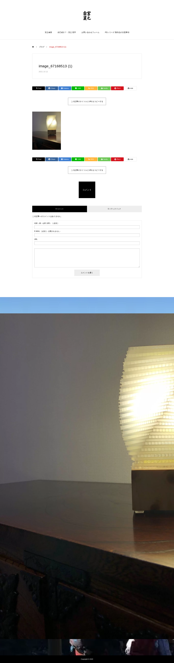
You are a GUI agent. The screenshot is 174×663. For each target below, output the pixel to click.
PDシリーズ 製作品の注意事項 (117, 32)
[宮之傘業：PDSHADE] (87, 15)
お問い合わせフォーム (90, 32)
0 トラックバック (114, 209)
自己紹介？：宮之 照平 (67, 32)
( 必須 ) (46, 223)
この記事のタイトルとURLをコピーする (87, 101)
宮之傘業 (48, 32)
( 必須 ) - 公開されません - (47, 231)
